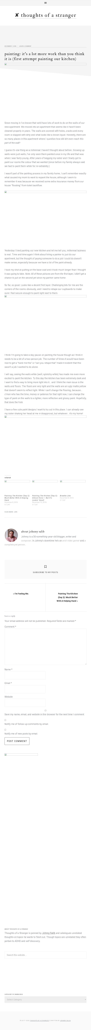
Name (8, 669)
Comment (10, 626)
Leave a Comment (25, 46)
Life (15, 512)
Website (9, 696)
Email (8, 683)
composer (26, 540)
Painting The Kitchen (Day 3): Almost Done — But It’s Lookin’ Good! (45, 498)
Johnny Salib (48, 933)
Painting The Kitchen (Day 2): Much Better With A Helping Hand (17, 498)
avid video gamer (71, 540)
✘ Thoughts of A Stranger (45, 15)
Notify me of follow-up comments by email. (27, 724)
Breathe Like (65, 496)
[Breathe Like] (73, 487)
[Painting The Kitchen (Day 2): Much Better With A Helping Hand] (17, 487)
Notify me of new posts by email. (21, 733)
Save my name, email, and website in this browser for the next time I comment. (45, 714)
